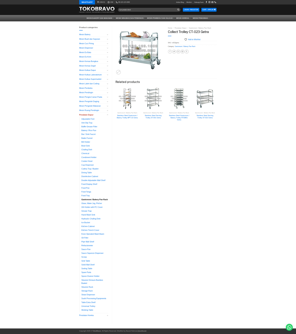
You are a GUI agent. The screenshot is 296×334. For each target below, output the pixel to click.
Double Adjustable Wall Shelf (93, 180)
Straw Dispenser (88, 295)
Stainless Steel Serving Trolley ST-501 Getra (153, 117)
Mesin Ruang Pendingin (89, 110)
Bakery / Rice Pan (88, 130)
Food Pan (85, 188)
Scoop (84, 257)
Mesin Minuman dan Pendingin (129, 18)
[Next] (216, 106)
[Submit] (178, 10)
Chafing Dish (86, 150)
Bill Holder (85, 142)
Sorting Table (86, 269)
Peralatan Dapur (86, 115)
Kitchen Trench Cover (90, 230)
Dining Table (86, 173)
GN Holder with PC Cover (92, 207)
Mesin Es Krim (85, 57)
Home (170, 28)
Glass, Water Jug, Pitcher (91, 203)
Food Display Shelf (89, 184)
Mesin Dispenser (86, 48)
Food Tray (85, 196)
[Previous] (115, 106)
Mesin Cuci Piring (86, 43)
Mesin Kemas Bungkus (88, 61)
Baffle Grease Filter (89, 127)
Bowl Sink (85, 146)
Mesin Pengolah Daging (89, 101)
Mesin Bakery (84, 34)
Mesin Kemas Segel (87, 66)
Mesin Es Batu (85, 52)
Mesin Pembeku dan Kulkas (160, 18)
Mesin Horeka (182, 18)
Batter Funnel (86, 138)
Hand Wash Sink (88, 215)
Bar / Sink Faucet (88, 134)
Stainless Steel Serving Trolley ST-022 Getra (205, 117)
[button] (289, 327)
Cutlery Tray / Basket (89, 169)
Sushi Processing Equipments (93, 298)
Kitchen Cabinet (88, 226)
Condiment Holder (88, 157)
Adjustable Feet (87, 119)
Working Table (87, 310)
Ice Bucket (85, 223)
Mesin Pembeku (85, 88)
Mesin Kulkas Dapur (87, 70)
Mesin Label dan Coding (89, 84)
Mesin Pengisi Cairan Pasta (90, 97)
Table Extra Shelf (88, 302)
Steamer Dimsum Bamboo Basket (92, 281)
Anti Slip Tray (86, 123)
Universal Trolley (88, 306)
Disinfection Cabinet (89, 176)
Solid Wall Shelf (87, 265)
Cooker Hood (86, 161)
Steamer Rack (87, 287)
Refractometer (87, 246)
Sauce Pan (86, 249)
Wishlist (189, 2)
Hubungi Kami (199, 2)
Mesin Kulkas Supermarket (90, 79)
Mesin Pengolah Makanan (90, 106)
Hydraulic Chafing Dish (90, 219)
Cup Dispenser (87, 165)
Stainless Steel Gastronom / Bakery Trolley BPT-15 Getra (127, 117)
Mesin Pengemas (200, 18)
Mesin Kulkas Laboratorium (90, 75)
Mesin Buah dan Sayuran (89, 39)
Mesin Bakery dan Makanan (99, 18)
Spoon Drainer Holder (90, 276)
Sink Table (85, 261)
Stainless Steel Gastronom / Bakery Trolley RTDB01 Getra (179, 118)
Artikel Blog (180, 2)
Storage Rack (87, 291)
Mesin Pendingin (86, 92)
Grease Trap (86, 211)
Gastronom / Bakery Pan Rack (94, 200)
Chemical (85, 153)
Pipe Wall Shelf (87, 242)
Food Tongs (86, 192)
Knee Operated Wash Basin (92, 234)
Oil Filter (84, 238)
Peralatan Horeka (86, 315)
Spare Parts (86, 272)
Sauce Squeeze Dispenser (92, 253)
